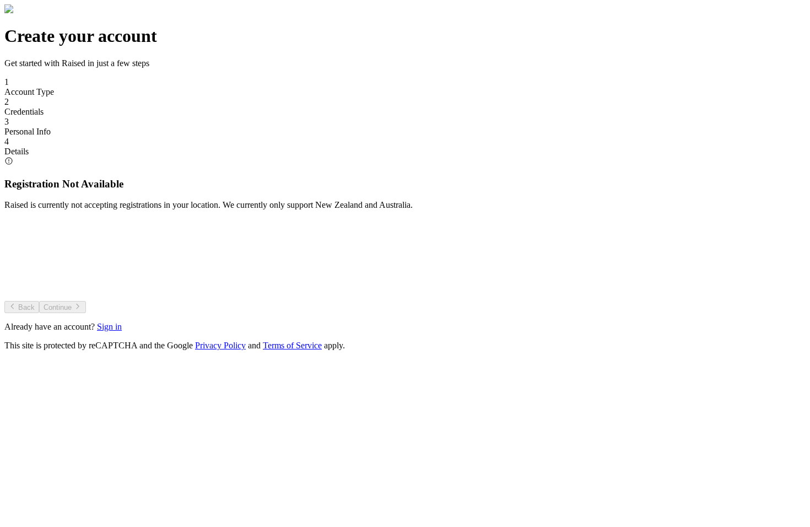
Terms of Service (292, 345)
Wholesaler (677, 272)
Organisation (406, 272)
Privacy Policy (220, 345)
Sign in (109, 326)
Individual (133, 272)
